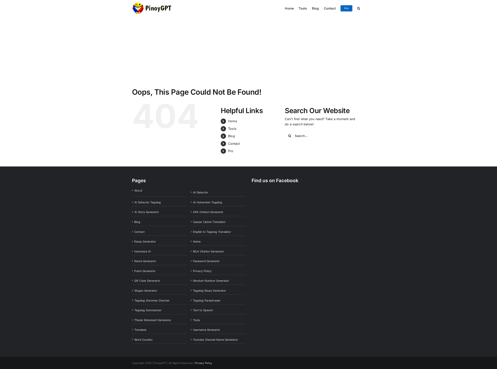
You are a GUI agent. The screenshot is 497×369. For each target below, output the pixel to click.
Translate (140, 329)
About (138, 190)
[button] (358, 8)
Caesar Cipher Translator (209, 221)
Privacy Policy (202, 271)
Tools (232, 129)
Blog (231, 136)
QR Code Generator (147, 280)
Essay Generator (145, 241)
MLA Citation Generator (208, 251)
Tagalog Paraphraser (207, 300)
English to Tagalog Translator (212, 231)
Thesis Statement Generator (152, 320)
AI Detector (200, 192)
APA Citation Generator (208, 212)
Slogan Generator (145, 290)
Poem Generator (145, 271)
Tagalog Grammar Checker (152, 300)
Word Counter (143, 339)
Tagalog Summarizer (147, 310)
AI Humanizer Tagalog (207, 202)
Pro (230, 151)
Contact (234, 144)
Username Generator (206, 329)
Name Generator (145, 261)
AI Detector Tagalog (147, 202)
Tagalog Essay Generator (209, 290)
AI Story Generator (146, 212)
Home (232, 121)
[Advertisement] (248, 45)
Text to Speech (203, 310)
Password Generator (206, 261)
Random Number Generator (211, 280)
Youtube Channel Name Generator (215, 339)
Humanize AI (142, 251)
